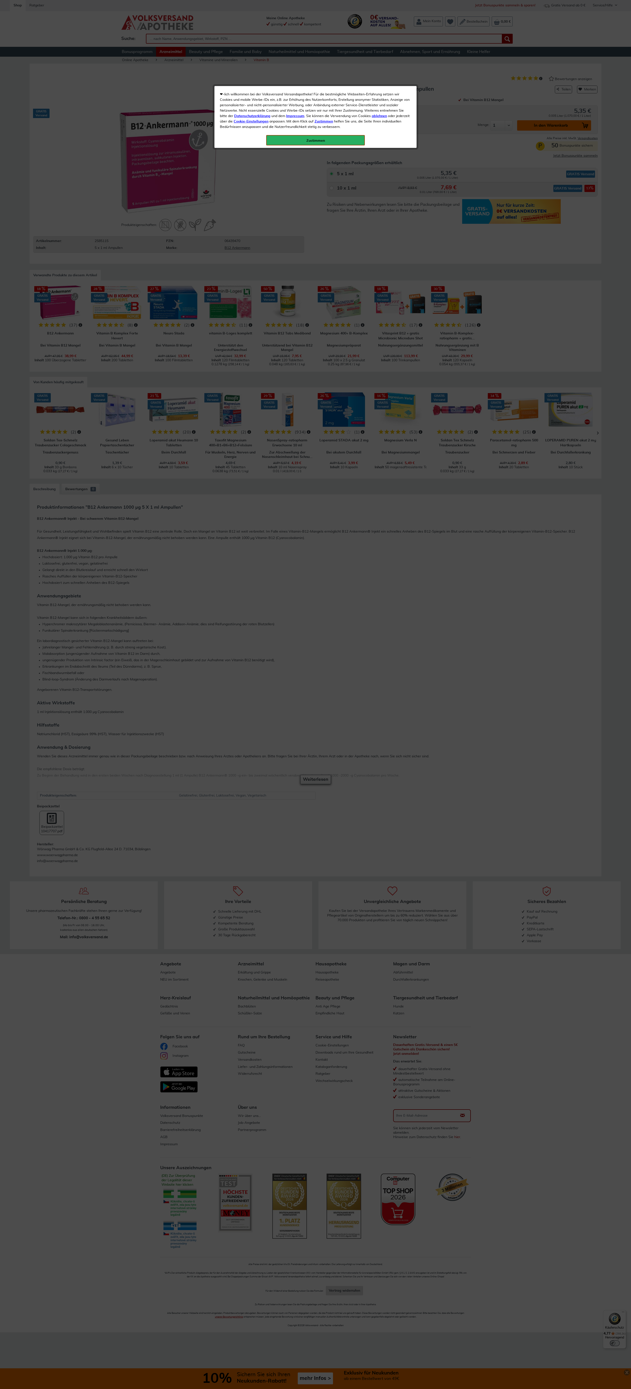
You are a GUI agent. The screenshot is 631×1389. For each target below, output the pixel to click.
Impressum (295, 116)
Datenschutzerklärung (252, 116)
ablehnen (379, 116)
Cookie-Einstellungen (251, 121)
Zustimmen (324, 121)
